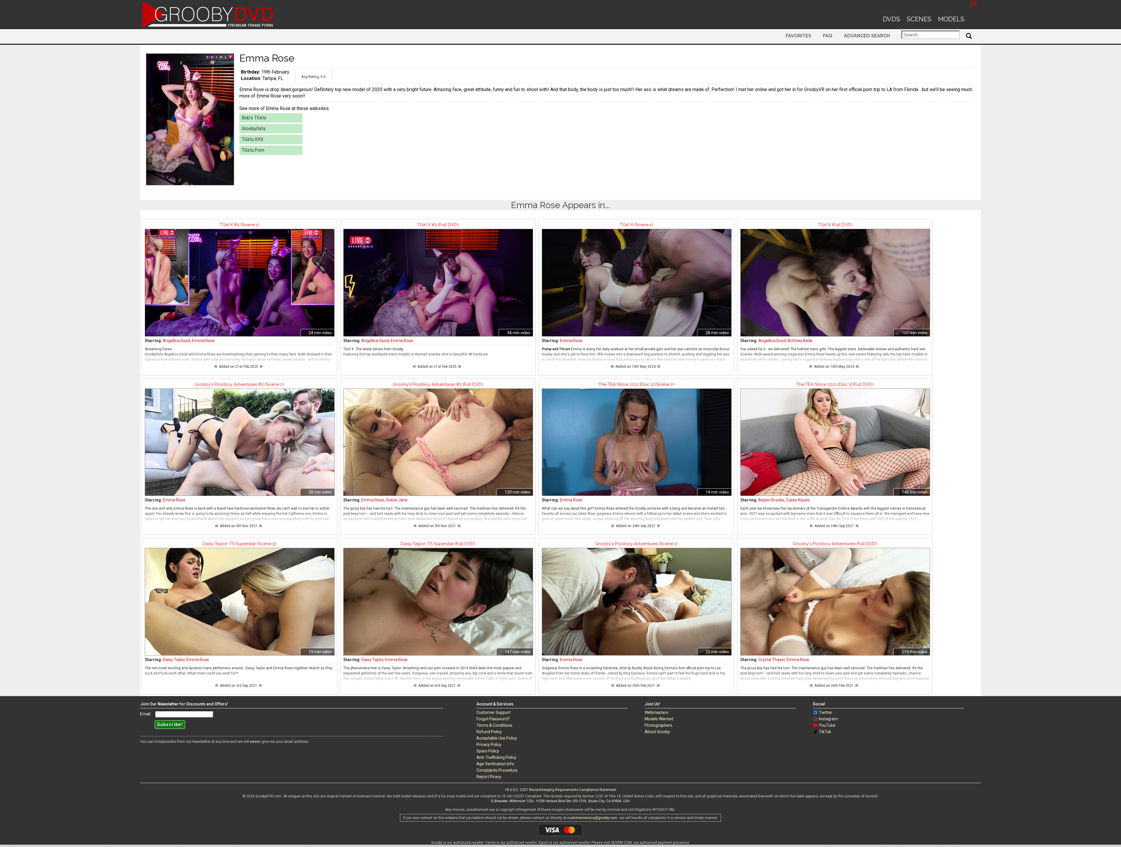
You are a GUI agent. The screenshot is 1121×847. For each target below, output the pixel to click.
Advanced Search (867, 36)
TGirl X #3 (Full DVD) (438, 224)
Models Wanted (659, 719)
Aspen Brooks (771, 500)
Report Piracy (488, 776)
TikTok (825, 731)
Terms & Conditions (494, 725)
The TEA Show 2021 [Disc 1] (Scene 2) (636, 384)
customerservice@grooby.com (592, 818)
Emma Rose (203, 340)
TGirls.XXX (252, 139)
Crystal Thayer (771, 659)
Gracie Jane (397, 500)
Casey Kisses (798, 500)
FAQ (827, 36)
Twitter (825, 712)
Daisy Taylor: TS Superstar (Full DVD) (438, 543)
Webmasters (656, 712)
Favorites (798, 36)
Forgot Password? (493, 719)
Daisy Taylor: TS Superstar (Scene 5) (239, 543)
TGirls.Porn (253, 150)
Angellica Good (176, 340)
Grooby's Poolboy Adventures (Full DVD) (835, 543)
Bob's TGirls (254, 118)
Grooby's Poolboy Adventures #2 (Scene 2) (239, 384)
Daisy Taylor (174, 659)
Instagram (828, 719)
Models (951, 19)
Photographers (658, 725)
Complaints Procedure (497, 770)
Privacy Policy (489, 744)
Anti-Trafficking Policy (496, 757)
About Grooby (657, 731)
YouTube (827, 725)
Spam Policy (487, 751)
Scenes (919, 19)
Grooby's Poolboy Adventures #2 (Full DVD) (438, 384)
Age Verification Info (495, 763)
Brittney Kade (800, 340)
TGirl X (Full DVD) (835, 224)
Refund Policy (489, 731)
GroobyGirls (254, 128)
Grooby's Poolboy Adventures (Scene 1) (636, 543)
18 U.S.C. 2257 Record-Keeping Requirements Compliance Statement (560, 790)
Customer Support (493, 712)
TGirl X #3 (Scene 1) (239, 224)
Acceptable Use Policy (496, 738)
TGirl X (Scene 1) (636, 224)
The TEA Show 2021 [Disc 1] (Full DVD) (834, 384)
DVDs (891, 19)
